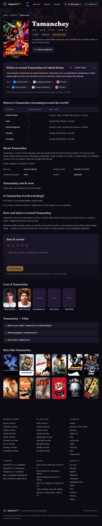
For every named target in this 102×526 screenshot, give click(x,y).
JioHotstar (74, 440)
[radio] (8, 245)
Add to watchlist (44, 49)
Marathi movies (43, 447)
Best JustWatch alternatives (15, 475)
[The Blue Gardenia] (10, 365)
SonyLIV (73, 447)
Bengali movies (43, 444)
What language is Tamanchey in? (21, 333)
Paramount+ (75, 454)
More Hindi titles (59, 35)
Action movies (9, 423)
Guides (47, 4)
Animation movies (10, 451)
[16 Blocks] (91, 388)
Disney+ (73, 430)
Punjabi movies (43, 451)
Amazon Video (21, 82)
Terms (72, 499)
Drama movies (9, 430)
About (72, 485)
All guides (74, 478)
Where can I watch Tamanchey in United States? (28, 325)
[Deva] (43, 388)
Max (71, 451)
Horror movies (9, 437)
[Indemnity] (43, 365)
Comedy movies (10, 427)
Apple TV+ (74, 433)
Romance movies (10, 440)
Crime (35, 35)
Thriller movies (9, 433)
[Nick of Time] (10, 388)
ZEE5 (72, 444)
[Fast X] (91, 365)
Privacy (73, 496)
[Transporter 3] (75, 365)
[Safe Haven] (59, 365)
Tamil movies (42, 430)
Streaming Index (76, 482)
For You (27, 4)
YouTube (63, 82)
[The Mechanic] (26, 388)
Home (5, 15)
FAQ (71, 489)
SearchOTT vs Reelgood (13, 468)
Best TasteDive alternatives (15, 478)
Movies (14, 15)
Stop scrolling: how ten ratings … (50, 489)
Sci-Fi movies (9, 444)
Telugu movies (43, 433)
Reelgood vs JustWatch (13, 472)
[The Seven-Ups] (26, 365)
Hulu (71, 437)
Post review (15, 268)
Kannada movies (44, 440)
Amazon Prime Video (79, 427)
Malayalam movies (44, 437)
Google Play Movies (43, 82)
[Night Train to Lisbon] (75, 388)
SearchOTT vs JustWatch (14, 465)
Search (57, 4)
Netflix (72, 423)
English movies (43, 427)
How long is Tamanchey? (17, 340)
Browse (36, 4)
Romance (45, 35)
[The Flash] (59, 388)
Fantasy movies (10, 447)
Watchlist (74, 475)
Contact (73, 492)
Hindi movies (42, 423)
